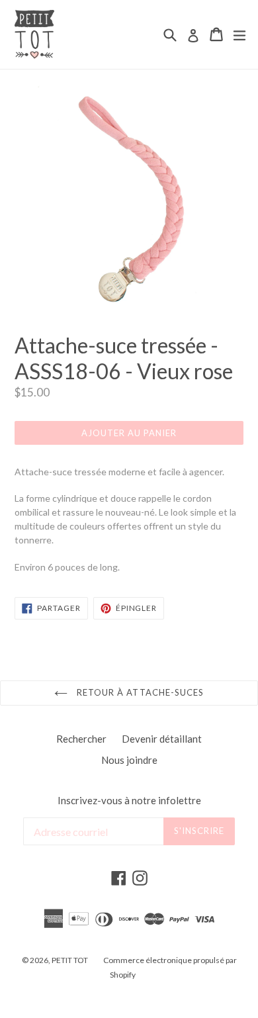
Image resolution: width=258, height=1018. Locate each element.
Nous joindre (129, 760)
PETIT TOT (70, 960)
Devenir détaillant (162, 739)
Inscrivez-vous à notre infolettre (129, 800)
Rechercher (81, 739)
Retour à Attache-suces (139, 692)
